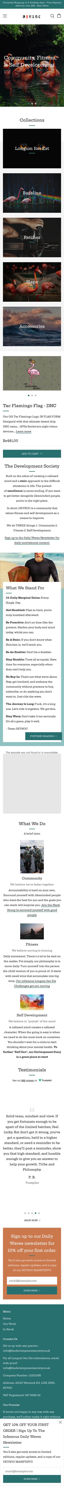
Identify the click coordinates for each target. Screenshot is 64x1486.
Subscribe (31, 1290)
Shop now (31, 1220)
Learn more (23, 431)
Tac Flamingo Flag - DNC (29, 405)
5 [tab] (39, 1213)
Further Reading (42, 736)
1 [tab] (28, 103)
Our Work (9, 1323)
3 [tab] (35, 103)
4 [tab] (35, 1213)
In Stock (8, 1329)
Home (7, 1318)
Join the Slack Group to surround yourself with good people (33, 910)
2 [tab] (32, 103)
